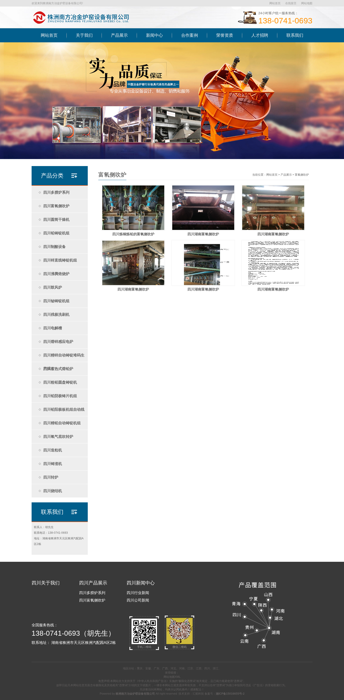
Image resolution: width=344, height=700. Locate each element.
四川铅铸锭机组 (56, 233)
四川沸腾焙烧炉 (56, 274)
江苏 (190, 668)
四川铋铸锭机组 (56, 301)
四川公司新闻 (138, 600)
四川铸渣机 (52, 464)
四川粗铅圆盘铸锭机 (60, 382)
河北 (173, 668)
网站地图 (306, 3)
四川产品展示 (93, 582)
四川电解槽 (52, 328)
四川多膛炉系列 (56, 192)
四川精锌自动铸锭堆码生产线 (63, 357)
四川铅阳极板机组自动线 (63, 409)
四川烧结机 (52, 491)
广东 (156, 668)
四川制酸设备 (54, 247)
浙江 (215, 668)
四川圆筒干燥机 (56, 219)
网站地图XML (172, 676)
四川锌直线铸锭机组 (60, 260)
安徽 (148, 668)
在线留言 (290, 3)
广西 (165, 668)
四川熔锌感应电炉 (58, 342)
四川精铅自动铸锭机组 (62, 423)
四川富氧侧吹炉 (56, 206)
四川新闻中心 (141, 582)
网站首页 (275, 3)
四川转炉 (50, 477)
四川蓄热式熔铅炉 (58, 369)
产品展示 (286, 174)
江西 (198, 668)
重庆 (140, 668)
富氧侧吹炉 (302, 174)
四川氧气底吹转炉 (58, 437)
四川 (207, 668)
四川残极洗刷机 (56, 314)
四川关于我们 (46, 582)
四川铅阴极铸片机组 (60, 396)
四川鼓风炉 (52, 287)
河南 (182, 668)
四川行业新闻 (138, 593)
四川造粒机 (52, 450)
